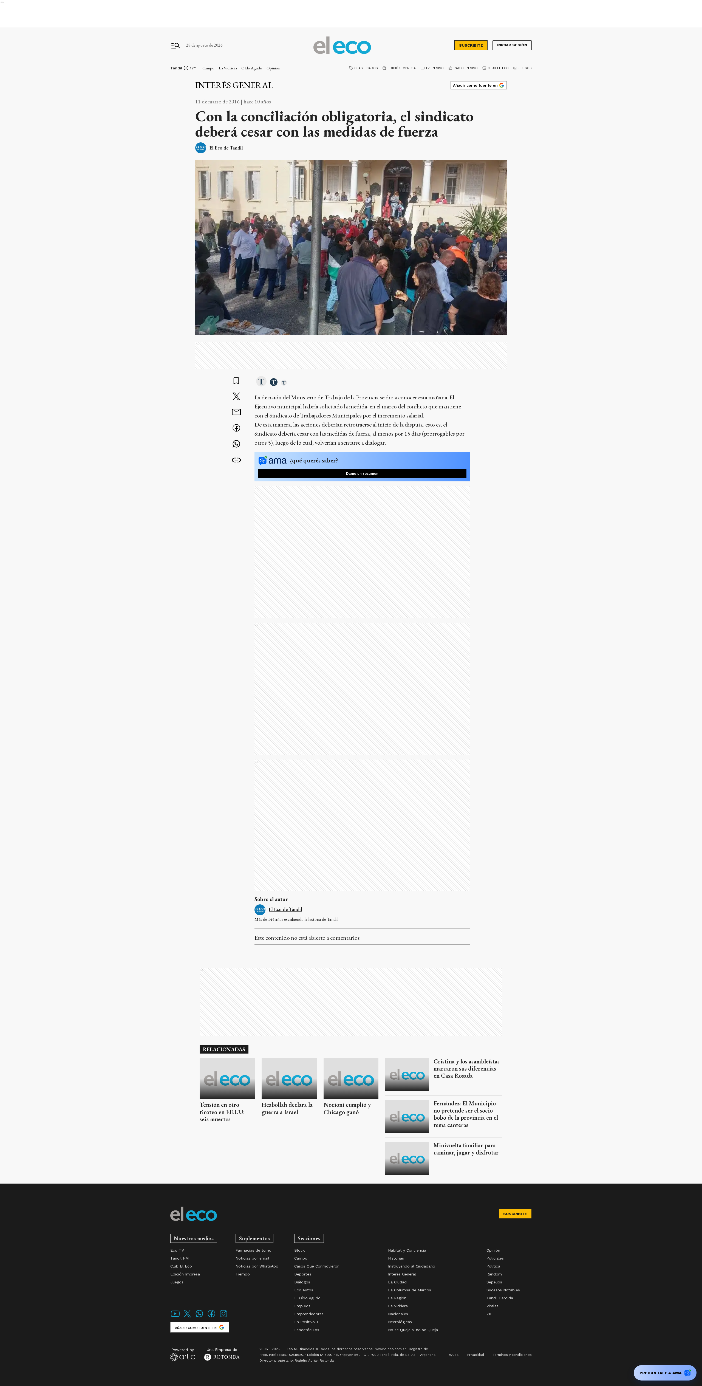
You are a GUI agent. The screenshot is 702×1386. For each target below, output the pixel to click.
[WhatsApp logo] (199, 1317)
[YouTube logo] (175, 1317)
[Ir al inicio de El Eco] (342, 45)
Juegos (525, 68)
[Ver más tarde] (236, 381)
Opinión (273, 67)
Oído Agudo (251, 67)
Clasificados (366, 68)
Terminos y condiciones (512, 1355)
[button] (261, 382)
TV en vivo (435, 68)
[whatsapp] (236, 444)
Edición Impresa (402, 68)
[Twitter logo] (187, 1317)
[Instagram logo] (223, 1317)
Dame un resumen (362, 474)
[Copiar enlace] (236, 460)
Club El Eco (498, 68)
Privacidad (475, 1355)
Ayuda (453, 1355)
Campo (208, 67)
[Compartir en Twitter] (236, 396)
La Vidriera (228, 67)
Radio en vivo (466, 68)
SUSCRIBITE (471, 45)
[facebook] (236, 428)
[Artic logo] (182, 1354)
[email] (236, 412)
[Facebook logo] (211, 1317)
